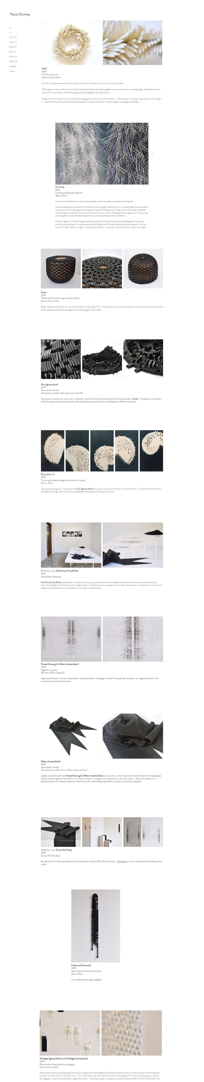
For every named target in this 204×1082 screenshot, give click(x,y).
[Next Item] (152, 153)
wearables (13, 66)
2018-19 (12, 46)
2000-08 (13, 61)
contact (12, 71)
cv (10, 32)
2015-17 (12, 51)
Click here (121, 861)
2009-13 (13, 56)
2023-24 (13, 37)
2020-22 (13, 42)
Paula (14, 14)
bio (10, 27)
